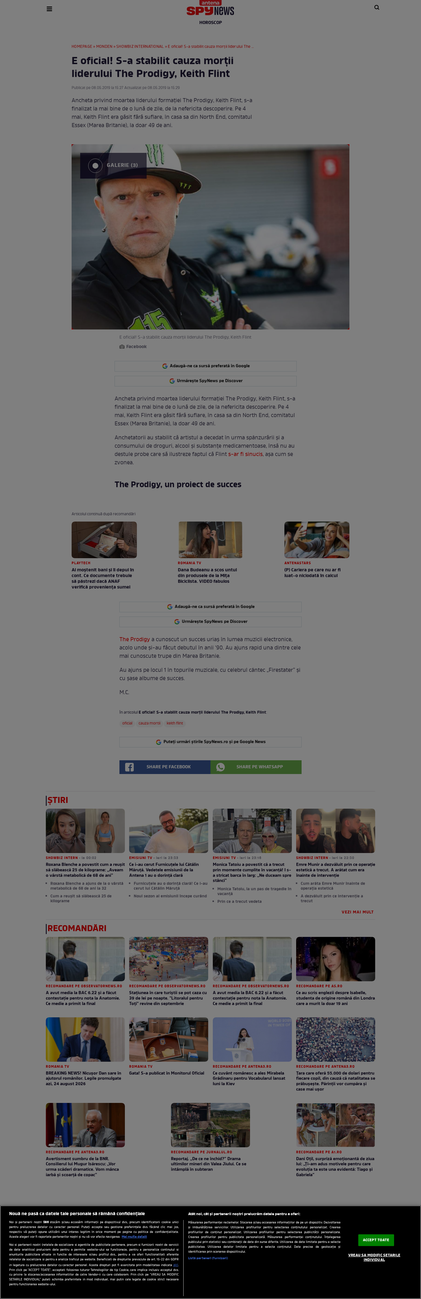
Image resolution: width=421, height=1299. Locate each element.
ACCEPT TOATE (376, 1240)
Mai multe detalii (134, 1236)
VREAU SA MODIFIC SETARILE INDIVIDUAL (374, 1257)
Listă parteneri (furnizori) (208, 1258)
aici (175, 1265)
